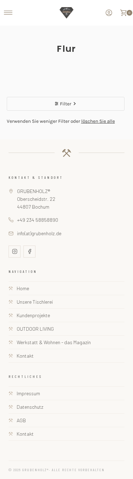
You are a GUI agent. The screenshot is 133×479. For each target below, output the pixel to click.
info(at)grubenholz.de (39, 233)
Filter (65, 103)
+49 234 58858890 (37, 220)
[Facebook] (29, 252)
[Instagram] (15, 252)
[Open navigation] (8, 13)
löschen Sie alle (98, 121)
